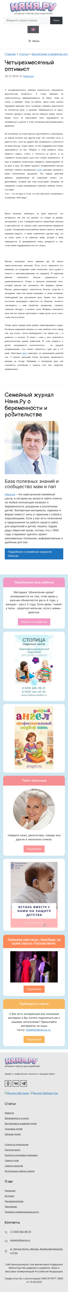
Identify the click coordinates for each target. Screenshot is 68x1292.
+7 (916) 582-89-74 (20, 1231)
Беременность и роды (17, 1118)
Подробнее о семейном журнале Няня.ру (30, 553)
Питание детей (13, 1134)
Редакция (10, 1190)
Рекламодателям (14, 1201)
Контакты (12, 1222)
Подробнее (34, 848)
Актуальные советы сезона (19, 1171)
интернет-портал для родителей (22, 1066)
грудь (39, 170)
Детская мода (12, 1149)
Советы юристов (14, 1165)
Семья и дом (12, 1160)
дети (24, 353)
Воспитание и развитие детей (21, 1123)
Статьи (10, 1104)
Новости (9, 1113)
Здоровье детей (13, 1128)
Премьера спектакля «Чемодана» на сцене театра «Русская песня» (34, 941)
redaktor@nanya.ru (38, 1029)
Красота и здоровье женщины (21, 1155)
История (9, 1196)
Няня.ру (10, 494)
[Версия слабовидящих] (33, 29)
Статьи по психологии (16, 1144)
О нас (9, 1181)
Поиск (56, 20)
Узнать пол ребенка (34, 621)
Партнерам (11, 1206)
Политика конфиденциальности (22, 1212)
